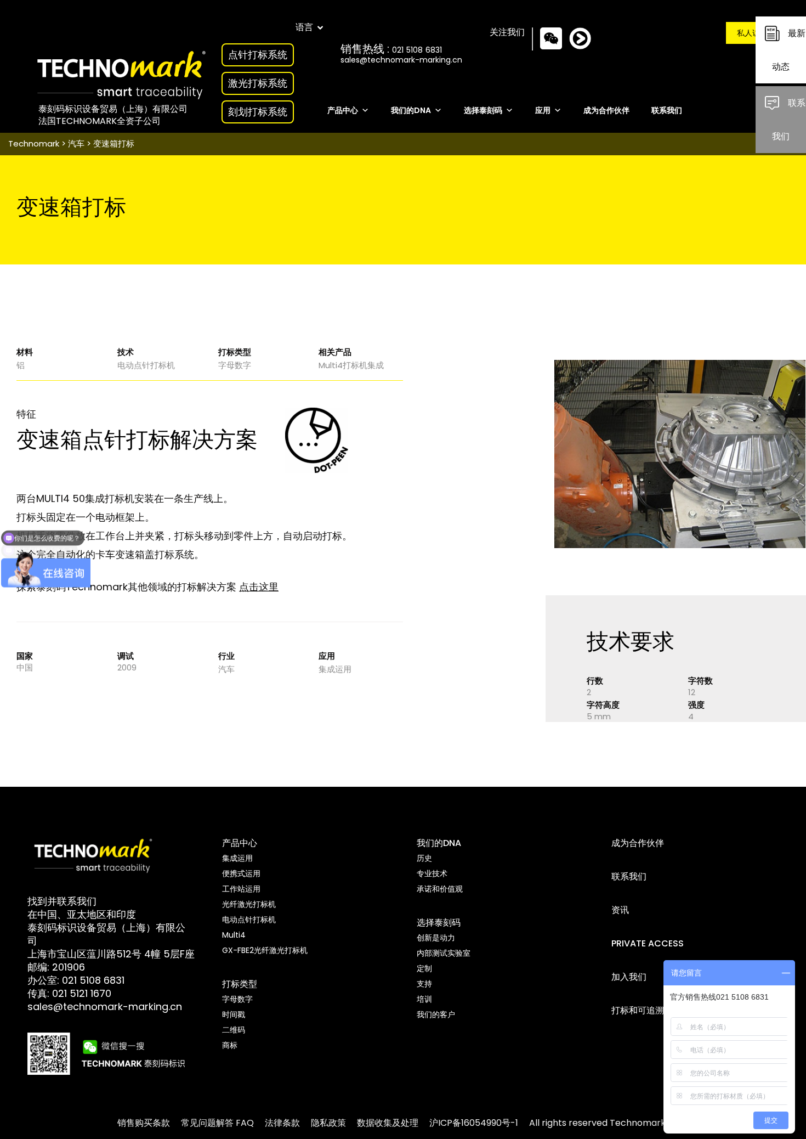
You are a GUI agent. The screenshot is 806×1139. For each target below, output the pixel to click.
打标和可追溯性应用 (650, 1010)
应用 (542, 110)
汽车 (76, 143)
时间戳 (233, 1014)
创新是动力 (436, 937)
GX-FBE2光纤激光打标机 (265, 950)
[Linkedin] (588, 48)
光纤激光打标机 (249, 904)
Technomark (33, 143)
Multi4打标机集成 (351, 365)
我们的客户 (436, 1014)
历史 (424, 858)
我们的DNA (411, 110)
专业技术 (432, 873)
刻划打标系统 (257, 112)
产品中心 (342, 110)
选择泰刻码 (483, 110)
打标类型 (239, 984)
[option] (680, 454)
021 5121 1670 (81, 993)
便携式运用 (241, 873)
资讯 (620, 910)
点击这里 (259, 587)
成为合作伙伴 (606, 110)
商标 (229, 1045)
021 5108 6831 (93, 980)
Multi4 (234, 934)
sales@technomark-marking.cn (401, 60)
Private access (647, 943)
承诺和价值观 (440, 888)
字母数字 (234, 365)
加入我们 (628, 977)
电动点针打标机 (146, 365)
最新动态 (788, 50)
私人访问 (752, 32)
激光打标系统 (257, 83)
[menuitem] (143, 1123)
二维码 (233, 1029)
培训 (424, 999)
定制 (424, 968)
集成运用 (335, 669)
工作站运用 (241, 888)
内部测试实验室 (443, 953)
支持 (424, 983)
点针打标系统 (257, 54)
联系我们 (788, 120)
